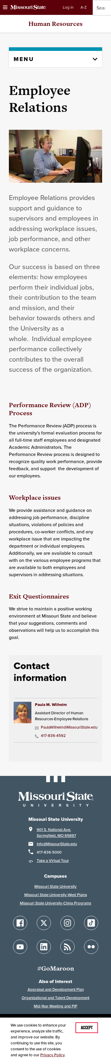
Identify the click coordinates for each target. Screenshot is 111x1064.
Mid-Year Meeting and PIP (55, 1006)
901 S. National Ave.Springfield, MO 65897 (56, 832)
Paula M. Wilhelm (51, 704)
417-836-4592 (53, 735)
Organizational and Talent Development (55, 998)
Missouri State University (55, 886)
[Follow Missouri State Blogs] (67, 947)
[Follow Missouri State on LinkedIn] (44, 947)
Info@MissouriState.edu (57, 844)
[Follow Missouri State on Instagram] (67, 923)
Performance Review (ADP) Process (50, 409)
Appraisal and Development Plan (56, 989)
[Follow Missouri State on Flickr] (91, 947)
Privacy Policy (52, 1055)
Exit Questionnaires (39, 596)
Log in (68, 7)
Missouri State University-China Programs (55, 903)
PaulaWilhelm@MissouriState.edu (68, 727)
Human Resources (55, 23)
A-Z (84, 7)
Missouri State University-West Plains (55, 895)
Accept (87, 1027)
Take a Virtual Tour (53, 860)
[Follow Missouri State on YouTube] (20, 947)
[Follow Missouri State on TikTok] (91, 923)
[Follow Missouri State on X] (44, 923)
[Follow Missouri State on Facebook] (20, 923)
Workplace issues (35, 497)
